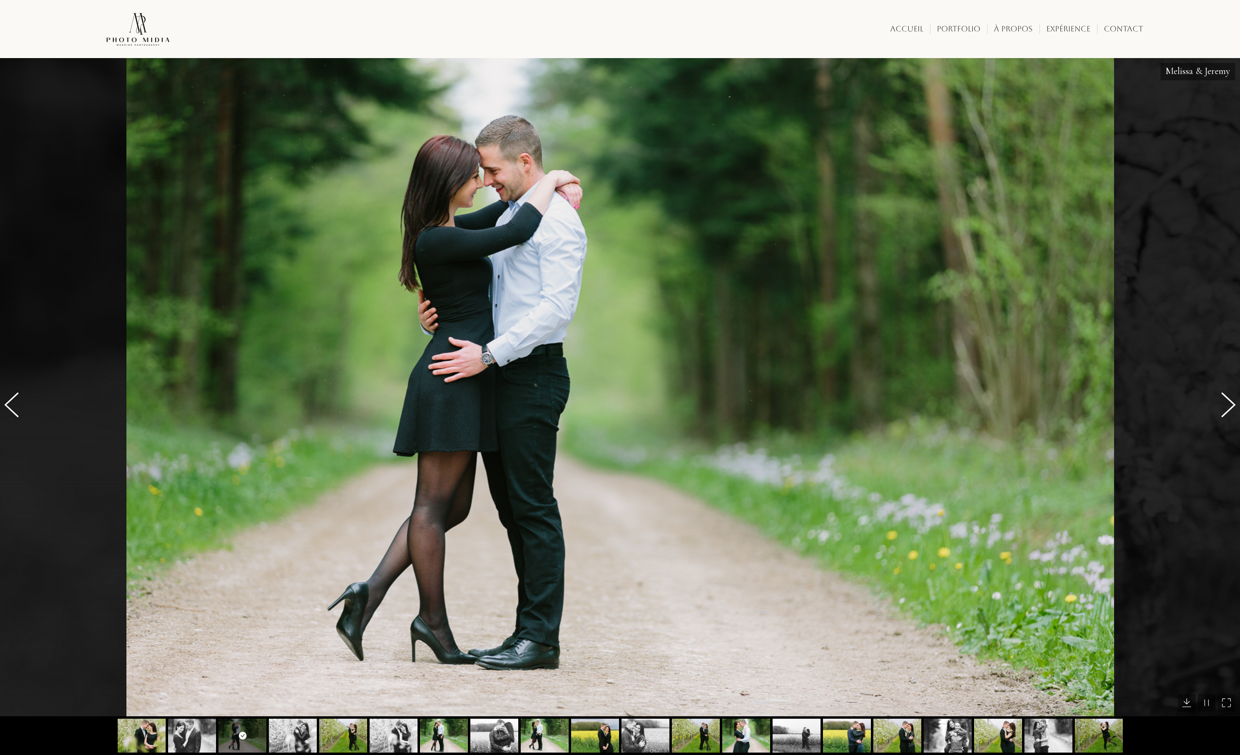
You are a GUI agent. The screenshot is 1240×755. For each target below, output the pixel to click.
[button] (17, 406)
